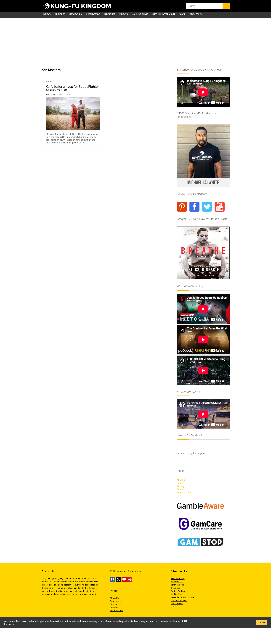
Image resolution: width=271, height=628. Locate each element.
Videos (123, 14)
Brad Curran (50, 94)
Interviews (93, 14)
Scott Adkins (177, 603)
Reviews (74, 14)
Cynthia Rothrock (179, 591)
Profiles (109, 14)
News (46, 14)
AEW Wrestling (177, 578)
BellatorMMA (177, 582)
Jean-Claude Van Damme (182, 597)
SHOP (182, 14)
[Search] (226, 6)
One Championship (179, 600)
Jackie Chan (176, 594)
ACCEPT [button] (261, 622)
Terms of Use (184, 492)
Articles (60, 14)
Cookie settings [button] (245, 622)
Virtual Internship (163, 14)
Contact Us (182, 483)
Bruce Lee (175, 588)
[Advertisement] (135, 41)
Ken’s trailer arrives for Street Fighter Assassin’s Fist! (72, 88)
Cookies (181, 489)
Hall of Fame (140, 14)
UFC (173, 607)
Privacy (180, 486)
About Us (196, 14)
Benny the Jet (177, 585)
